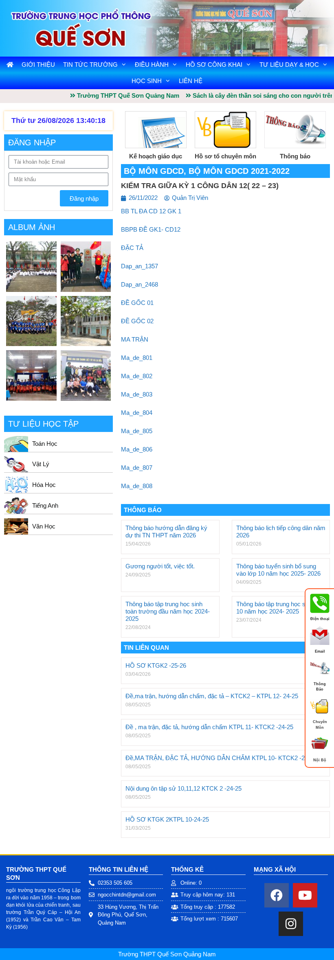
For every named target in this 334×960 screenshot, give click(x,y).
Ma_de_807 (136, 467)
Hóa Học (44, 484)
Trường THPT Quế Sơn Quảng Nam (167, 954)
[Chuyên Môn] (320, 714)
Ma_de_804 (136, 412)
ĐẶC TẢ (132, 247)
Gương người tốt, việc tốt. (160, 566)
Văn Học (43, 526)
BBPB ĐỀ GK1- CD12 (150, 229)
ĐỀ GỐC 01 (137, 302)
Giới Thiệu (38, 64)
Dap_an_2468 (139, 284)
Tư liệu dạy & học (289, 64)
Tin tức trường (90, 64)
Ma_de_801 (136, 357)
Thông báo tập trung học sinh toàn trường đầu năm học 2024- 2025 (167, 611)
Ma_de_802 (136, 376)
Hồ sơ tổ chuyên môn (225, 156)
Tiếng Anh (45, 505)
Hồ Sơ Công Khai (214, 64)
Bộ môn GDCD (154, 171)
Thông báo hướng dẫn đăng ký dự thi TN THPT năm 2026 (166, 531)
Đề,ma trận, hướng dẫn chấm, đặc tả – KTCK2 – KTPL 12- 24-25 (211, 696)
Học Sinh (147, 80)
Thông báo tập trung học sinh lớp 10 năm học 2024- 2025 (279, 608)
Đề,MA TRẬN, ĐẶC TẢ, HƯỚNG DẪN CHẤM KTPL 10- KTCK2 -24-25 (220, 757)
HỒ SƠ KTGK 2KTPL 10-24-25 (167, 819)
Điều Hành (152, 64)
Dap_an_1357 (139, 266)
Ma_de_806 (136, 449)
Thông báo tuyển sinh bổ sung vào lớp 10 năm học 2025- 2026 (278, 570)
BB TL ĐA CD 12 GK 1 (151, 211)
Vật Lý (40, 463)
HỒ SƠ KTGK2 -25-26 (155, 665)
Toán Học (44, 443)
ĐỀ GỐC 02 (137, 321)
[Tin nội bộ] (320, 752)
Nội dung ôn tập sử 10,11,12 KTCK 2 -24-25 (183, 788)
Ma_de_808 (136, 485)
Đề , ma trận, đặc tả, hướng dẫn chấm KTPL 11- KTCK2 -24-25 (209, 726)
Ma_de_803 (136, 394)
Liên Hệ (190, 80)
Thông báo (295, 156)
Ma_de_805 (136, 430)
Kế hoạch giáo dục (155, 156)
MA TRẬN (134, 339)
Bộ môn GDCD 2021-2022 (239, 171)
